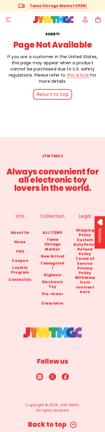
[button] (98, 19)
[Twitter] (52, 376)
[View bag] (98, 19)
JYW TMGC (70, 404)
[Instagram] (39, 376)
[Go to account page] (85, 19)
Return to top (52, 94)
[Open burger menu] (8, 19)
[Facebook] (65, 376)
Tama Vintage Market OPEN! (58, 5)
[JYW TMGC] (53, 19)
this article (78, 75)
